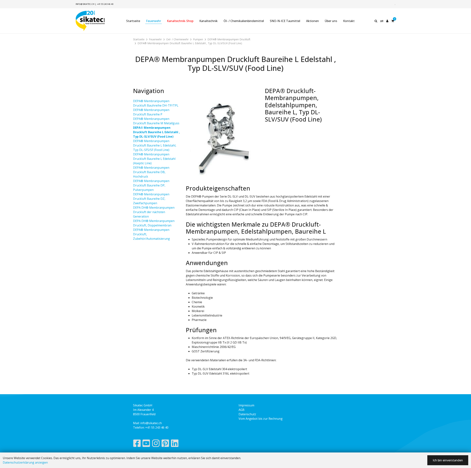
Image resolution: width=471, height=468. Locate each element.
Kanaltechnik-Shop (180, 21)
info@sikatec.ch (85, 4)
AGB (241, 410)
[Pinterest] (165, 444)
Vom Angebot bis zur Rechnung (261, 419)
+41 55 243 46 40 (105, 4)
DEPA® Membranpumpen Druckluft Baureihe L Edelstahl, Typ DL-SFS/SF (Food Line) (154, 145)
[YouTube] (146, 444)
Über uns (331, 21)
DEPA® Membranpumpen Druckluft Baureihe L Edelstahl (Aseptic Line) (154, 158)
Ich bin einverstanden (448, 460)
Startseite (133, 21)
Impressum (246, 405)
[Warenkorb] (392, 21)
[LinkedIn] (175, 444)
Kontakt (349, 21)
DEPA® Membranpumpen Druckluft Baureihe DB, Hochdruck (151, 172)
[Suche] (376, 21)
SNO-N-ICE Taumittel (285, 21)
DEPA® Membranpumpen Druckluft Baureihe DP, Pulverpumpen (151, 185)
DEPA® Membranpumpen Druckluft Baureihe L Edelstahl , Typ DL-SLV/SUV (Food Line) (156, 132)
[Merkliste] (382, 21)
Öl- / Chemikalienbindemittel (244, 21)
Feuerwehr (153, 21)
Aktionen (312, 21)
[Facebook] (137, 444)
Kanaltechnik (208, 21)
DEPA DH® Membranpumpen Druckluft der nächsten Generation (154, 212)
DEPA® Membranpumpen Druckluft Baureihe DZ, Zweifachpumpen (151, 198)
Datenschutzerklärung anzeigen (25, 462)
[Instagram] (156, 444)
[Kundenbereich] (387, 21)
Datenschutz (247, 414)
